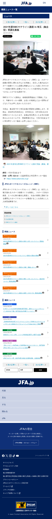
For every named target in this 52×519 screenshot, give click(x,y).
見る (4, 397)
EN (44, 3)
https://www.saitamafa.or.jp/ (18, 178)
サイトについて (8, 462)
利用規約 (6, 469)
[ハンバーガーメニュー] (4, 3)
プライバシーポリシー (10, 479)
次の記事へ (40, 22)
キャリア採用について (10, 493)
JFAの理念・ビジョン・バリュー (26, 443)
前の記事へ (12, 22)
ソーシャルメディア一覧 (42, 455)
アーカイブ (7, 486)
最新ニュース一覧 (9, 9)
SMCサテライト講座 (11, 222)
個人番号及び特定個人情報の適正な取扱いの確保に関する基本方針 (25, 476)
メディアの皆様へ (9, 490)
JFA (3, 418)
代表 (4, 390)
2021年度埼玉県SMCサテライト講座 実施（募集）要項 (26, 165)
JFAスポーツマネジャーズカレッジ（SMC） (18, 216)
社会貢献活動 (9, 219)
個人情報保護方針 (9, 473)
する (4, 404)
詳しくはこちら (12, 207)
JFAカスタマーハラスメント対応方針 (15, 483)
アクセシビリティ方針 (10, 466)
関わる (5, 411)
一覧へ (26, 22)
